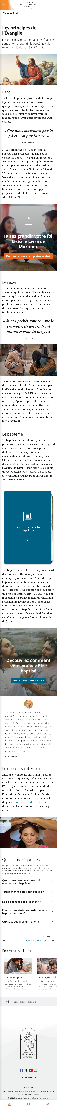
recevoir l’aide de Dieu (29, 802)
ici (11, 873)
